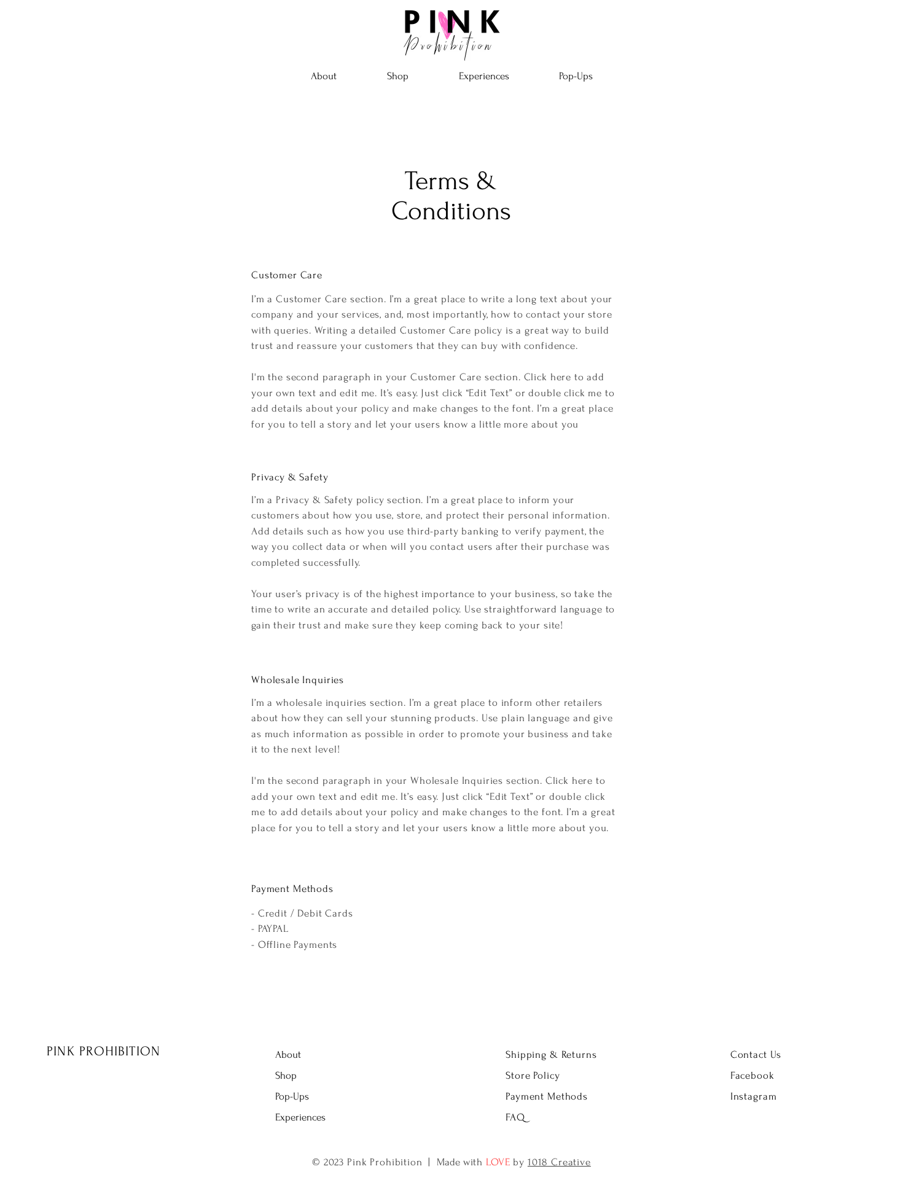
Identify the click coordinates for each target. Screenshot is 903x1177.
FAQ (515, 1117)
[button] (398, 76)
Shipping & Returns (551, 1054)
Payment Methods (547, 1096)
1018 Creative (559, 1162)
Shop (286, 1075)
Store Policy (533, 1075)
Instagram (753, 1096)
